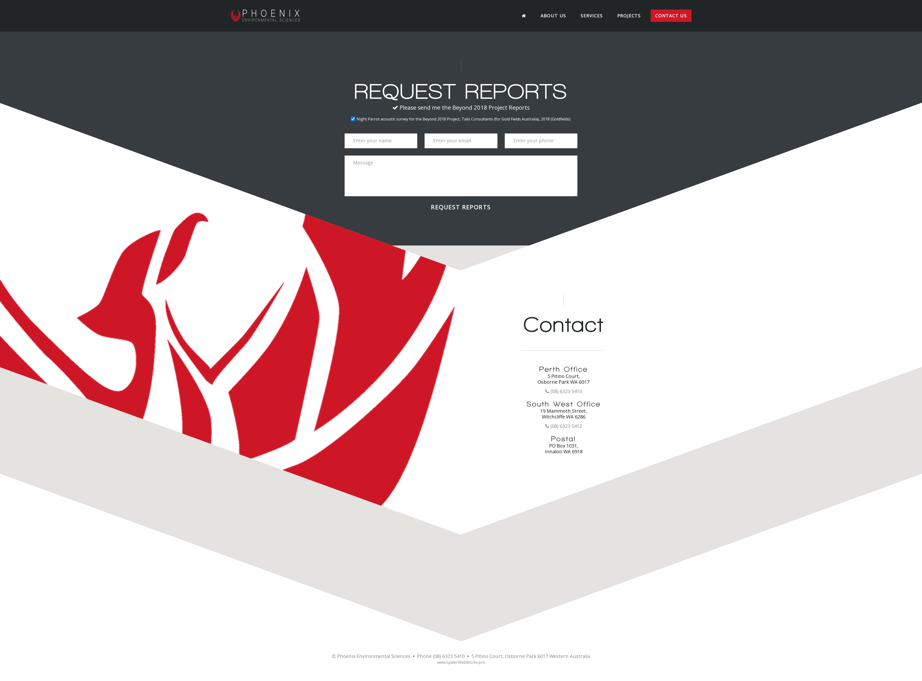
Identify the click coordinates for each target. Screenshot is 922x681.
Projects (629, 15)
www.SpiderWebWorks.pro (461, 662)
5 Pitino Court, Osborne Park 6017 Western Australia (530, 656)
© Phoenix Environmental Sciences (371, 656)
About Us (553, 15)
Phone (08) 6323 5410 (441, 656)
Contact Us (671, 15)
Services (592, 15)
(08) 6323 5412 (565, 426)
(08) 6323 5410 (565, 391)
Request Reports (461, 207)
